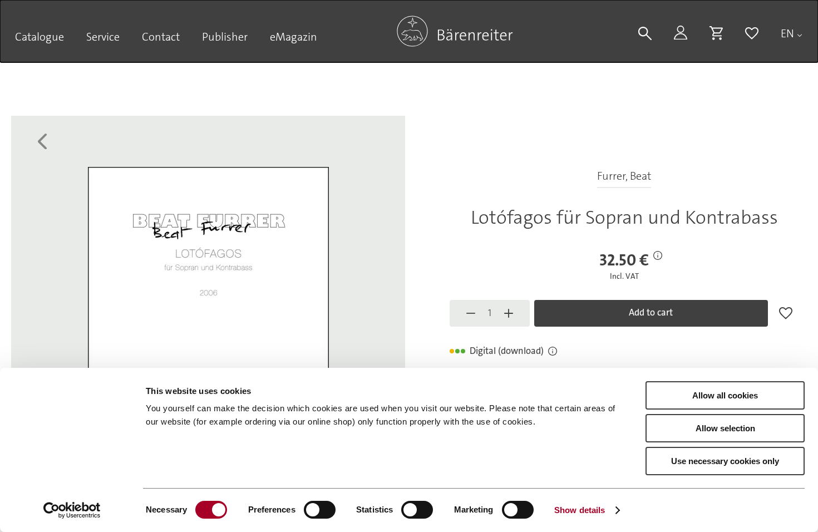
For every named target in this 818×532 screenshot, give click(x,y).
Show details (579, 510)
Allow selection (725, 428)
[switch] (320, 510)
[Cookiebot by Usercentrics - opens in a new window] (72, 510)
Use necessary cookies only (725, 461)
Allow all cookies (725, 395)
